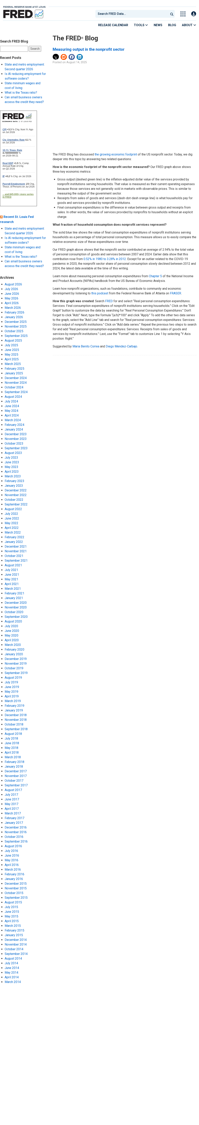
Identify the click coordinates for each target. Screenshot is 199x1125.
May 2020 (11, 635)
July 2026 (11, 289)
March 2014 (13, 982)
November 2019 (16, 663)
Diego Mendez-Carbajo (121, 346)
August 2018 (13, 734)
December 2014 (16, 940)
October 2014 (14, 949)
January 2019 (14, 710)
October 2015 (14, 893)
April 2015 (12, 921)
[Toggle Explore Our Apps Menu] (183, 14)
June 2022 (12, 518)
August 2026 (13, 284)
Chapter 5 (155, 276)
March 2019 (13, 701)
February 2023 (14, 481)
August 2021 (13, 565)
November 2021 (16, 551)
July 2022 (11, 514)
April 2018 (12, 752)
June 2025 (12, 350)
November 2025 (16, 326)
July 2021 (11, 570)
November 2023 (16, 439)
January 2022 (14, 542)
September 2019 (16, 673)
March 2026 (13, 308)
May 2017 (11, 804)
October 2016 (14, 837)
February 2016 (14, 874)
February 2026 (14, 312)
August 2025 (13, 340)
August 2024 (13, 397)
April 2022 (12, 528)
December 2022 (16, 490)
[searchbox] (132, 14)
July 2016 (11, 851)
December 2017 (16, 771)
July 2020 (11, 626)
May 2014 (11, 972)
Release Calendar (113, 25)
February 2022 (14, 537)
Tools (139, 25)
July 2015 (11, 907)
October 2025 (14, 331)
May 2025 (11, 354)
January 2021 (14, 598)
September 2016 (16, 841)
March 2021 (13, 588)
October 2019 (14, 668)
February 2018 (14, 762)
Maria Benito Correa (85, 346)
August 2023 (13, 453)
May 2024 (11, 411)
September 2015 (16, 897)
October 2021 (14, 556)
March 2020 (13, 645)
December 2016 (16, 827)
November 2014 (16, 944)
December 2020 (16, 603)
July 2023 (11, 457)
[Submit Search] (172, 14)
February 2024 (14, 425)
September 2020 (16, 617)
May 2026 (11, 298)
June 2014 (12, 968)
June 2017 (12, 799)
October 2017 (14, 780)
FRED (109, 301)
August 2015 (13, 902)
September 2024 (16, 392)
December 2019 (16, 659)
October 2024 (14, 387)
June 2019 (12, 687)
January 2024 (14, 429)
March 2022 (13, 532)
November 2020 (16, 607)
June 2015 (12, 912)
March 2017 (13, 813)
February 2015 (14, 930)
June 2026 (12, 294)
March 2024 (13, 420)
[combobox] (131, 14)
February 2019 (14, 706)
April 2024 (12, 415)
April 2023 (12, 471)
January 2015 (14, 935)
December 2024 (16, 378)
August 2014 (13, 958)
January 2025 (14, 373)
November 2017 (16, 776)
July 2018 (11, 738)
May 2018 (11, 748)
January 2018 (14, 766)
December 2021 (16, 546)
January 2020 (14, 654)
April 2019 (12, 696)
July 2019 (11, 682)
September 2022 (16, 504)
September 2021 (16, 560)
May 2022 (11, 523)
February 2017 (14, 818)
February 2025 (14, 368)
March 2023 (13, 476)
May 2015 (11, 916)
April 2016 (12, 865)
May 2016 (11, 860)
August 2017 (13, 790)
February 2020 (14, 649)
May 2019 (11, 691)
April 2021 (12, 584)
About (187, 25)
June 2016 (12, 855)
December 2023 (16, 434)
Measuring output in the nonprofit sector (89, 49)
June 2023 (12, 462)
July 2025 (11, 345)
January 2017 (14, 823)
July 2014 (11, 963)
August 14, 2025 (76, 62)
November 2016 (16, 832)
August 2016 (13, 846)
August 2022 (13, 509)
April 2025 (12, 359)
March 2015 (13, 926)
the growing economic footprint (116, 154)
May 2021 (11, 579)
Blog (172, 25)
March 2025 (13, 364)
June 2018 (12, 743)
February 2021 (14, 593)
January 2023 (14, 485)
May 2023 (11, 467)
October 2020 (14, 612)
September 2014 (16, 954)
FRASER (175, 293)
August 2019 (13, 677)
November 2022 (16, 495)
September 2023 (16, 448)
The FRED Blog (75, 38)
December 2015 (16, 883)
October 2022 (14, 500)
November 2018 (16, 720)
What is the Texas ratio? (21, 92)
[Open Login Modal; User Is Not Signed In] (193, 14)
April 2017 (12, 809)
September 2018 (16, 729)
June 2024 (12, 406)
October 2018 (14, 724)
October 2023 (14, 443)
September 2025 (16, 336)
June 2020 (12, 631)
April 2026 (12, 303)
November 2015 (16, 888)
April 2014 (12, 977)
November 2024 (16, 382)
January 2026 (14, 317)
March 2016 (13, 869)
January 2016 (14, 879)
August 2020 (13, 621)
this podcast (99, 293)
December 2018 (16, 715)
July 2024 (11, 401)
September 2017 (16, 785)
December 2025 (16, 322)
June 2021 (12, 574)
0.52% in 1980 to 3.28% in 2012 (105, 259)
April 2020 (12, 640)
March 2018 (13, 757)
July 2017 (11, 794)
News (158, 25)
